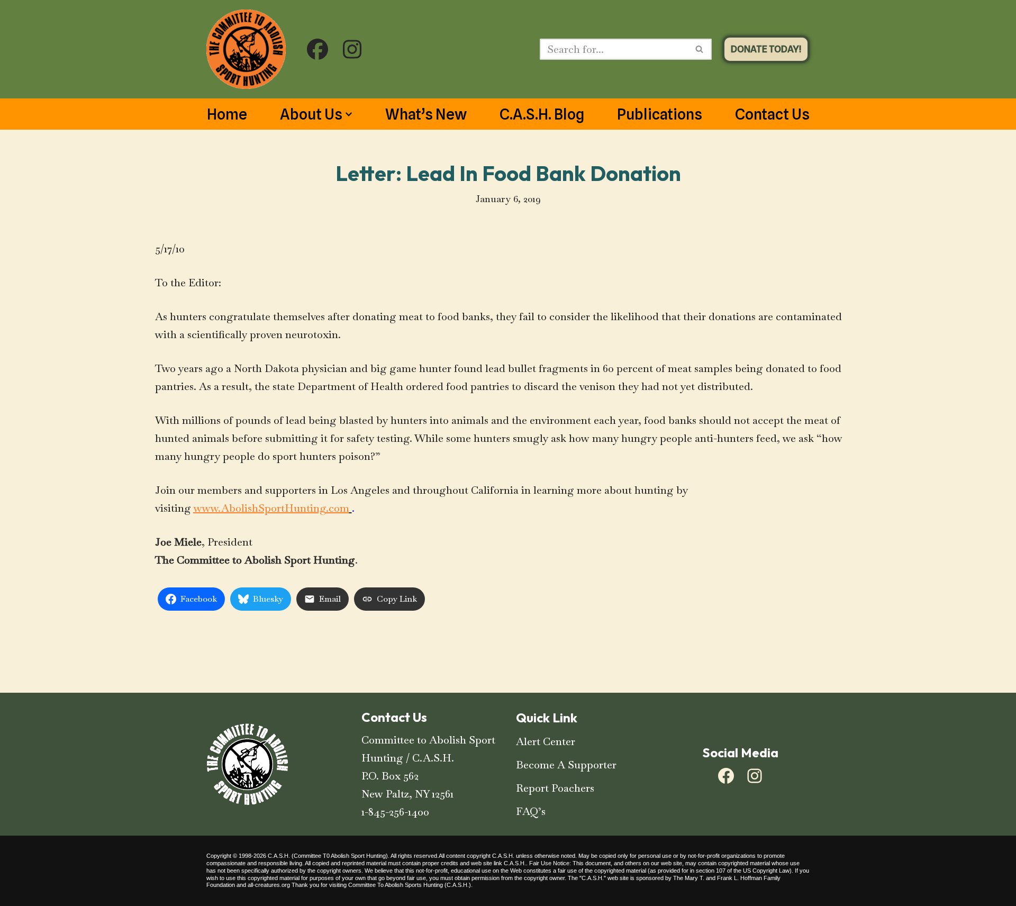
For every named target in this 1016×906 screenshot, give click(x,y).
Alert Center (545, 741)
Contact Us (772, 114)
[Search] (700, 49)
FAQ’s (531, 811)
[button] (348, 114)
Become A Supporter (566, 765)
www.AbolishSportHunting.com (271, 508)
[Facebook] (726, 775)
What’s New (426, 114)
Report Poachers (555, 788)
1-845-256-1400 (395, 812)
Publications (659, 114)
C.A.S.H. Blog (542, 114)
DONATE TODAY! (766, 49)
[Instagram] (754, 775)
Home (227, 114)
